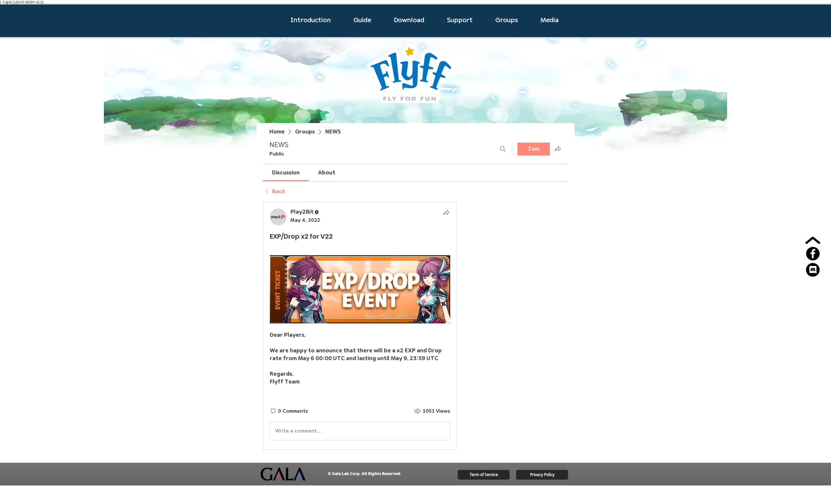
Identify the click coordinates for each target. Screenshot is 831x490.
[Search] (503, 149)
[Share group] (558, 149)
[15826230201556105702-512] (813, 270)
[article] (360, 326)
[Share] (446, 212)
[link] (286, 172)
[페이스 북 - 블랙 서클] (813, 253)
